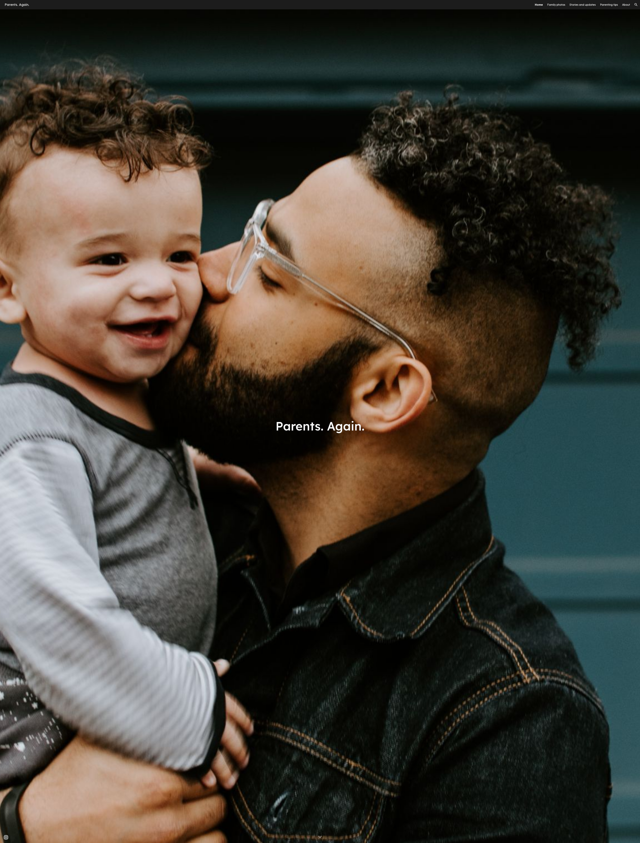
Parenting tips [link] (609, 4)
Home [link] (539, 4)
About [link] (626, 4)
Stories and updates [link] (583, 4)
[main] (320, 426)
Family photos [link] (556, 4)
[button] (636, 5)
